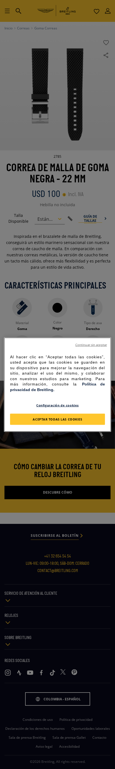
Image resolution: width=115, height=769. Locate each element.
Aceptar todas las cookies (57, 419)
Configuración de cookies (57, 405)
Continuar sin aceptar (91, 345)
